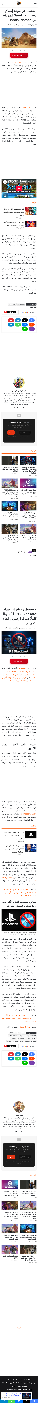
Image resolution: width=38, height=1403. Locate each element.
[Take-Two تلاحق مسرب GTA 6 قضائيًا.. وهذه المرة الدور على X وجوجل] (10, 529)
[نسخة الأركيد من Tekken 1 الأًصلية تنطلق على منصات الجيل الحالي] (30, 224)
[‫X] (25, 320)
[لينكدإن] (18, 320)
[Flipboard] (10, 312)
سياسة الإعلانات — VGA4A (19, 1386)
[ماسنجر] (25, 325)
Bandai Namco (17, 62)
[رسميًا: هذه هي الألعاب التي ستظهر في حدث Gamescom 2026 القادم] (28, 483)
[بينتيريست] (11, 320)
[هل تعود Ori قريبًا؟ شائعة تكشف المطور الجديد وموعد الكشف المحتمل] (10, 506)
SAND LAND (12, 304)
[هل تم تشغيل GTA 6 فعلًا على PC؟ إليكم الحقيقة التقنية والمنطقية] (28, 529)
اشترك (11, 432)
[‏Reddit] (32, 325)
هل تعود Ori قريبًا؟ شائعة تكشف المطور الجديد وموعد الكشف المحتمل (10, 515)
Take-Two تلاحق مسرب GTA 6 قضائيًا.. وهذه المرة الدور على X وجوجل (10, 537)
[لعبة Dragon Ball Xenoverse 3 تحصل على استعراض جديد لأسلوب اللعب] (30, 211)
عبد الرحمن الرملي (19, 391)
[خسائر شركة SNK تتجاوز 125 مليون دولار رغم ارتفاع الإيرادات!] (10, 460)
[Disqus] (19, 573)
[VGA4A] (19, 3)
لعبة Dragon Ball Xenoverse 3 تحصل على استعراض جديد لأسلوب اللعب (13, 212)
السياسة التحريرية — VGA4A (10, 1383)
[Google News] (28, 312)
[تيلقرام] (11, 325)
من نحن (33, 1383)
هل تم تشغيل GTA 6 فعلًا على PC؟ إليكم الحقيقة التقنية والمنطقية (29, 537)
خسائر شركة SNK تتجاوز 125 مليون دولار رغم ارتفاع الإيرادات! (10, 469)
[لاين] (25, 329)
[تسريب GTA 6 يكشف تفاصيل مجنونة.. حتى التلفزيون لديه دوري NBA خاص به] (28, 506)
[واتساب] (18, 325)
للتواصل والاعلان (25, 1383)
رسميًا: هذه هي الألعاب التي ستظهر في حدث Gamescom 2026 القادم (28, 492)
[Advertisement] (19, 90)
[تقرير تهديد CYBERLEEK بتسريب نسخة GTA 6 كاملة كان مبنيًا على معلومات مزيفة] (10, 483)
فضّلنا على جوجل (17, 55)
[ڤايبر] (32, 329)
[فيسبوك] (32, 320)
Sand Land (27, 107)
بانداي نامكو (33, 307)
